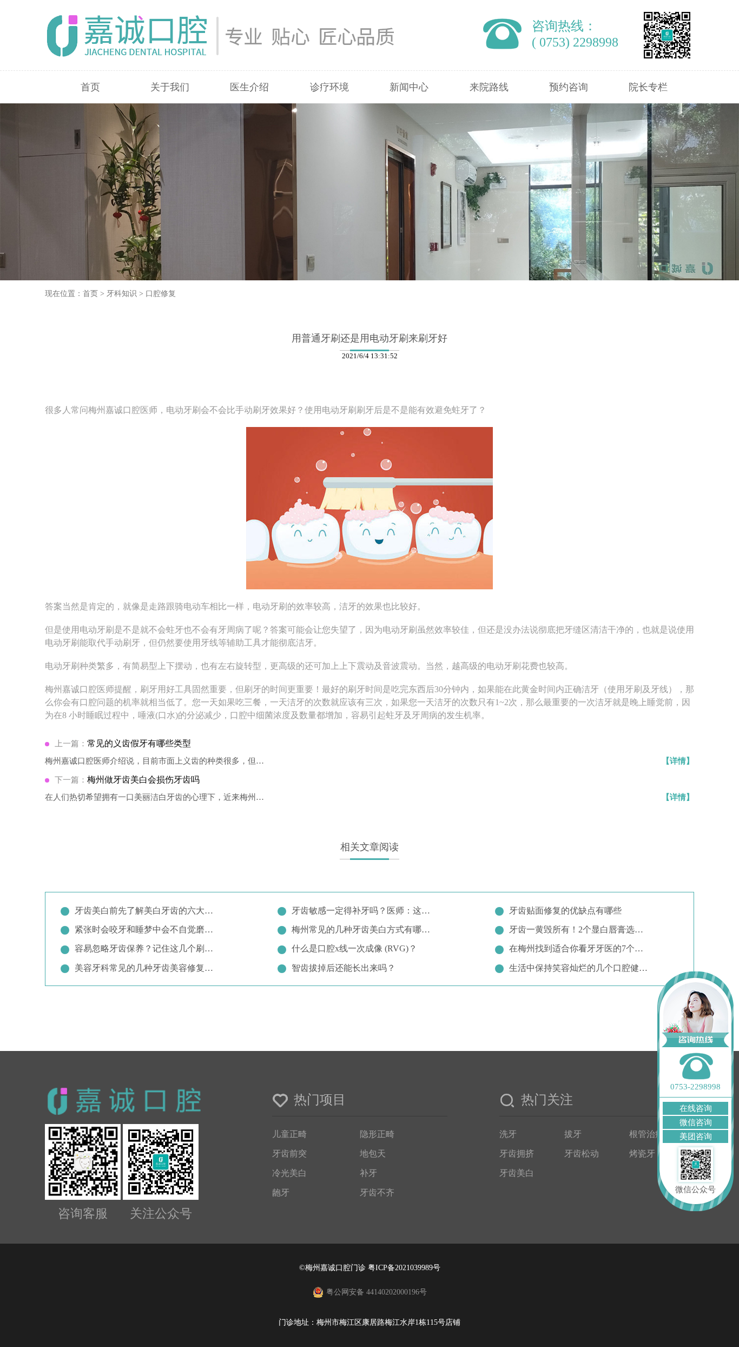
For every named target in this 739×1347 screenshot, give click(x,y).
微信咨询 (695, 1122)
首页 (90, 87)
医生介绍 (249, 87)
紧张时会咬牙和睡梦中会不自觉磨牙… (146, 929)
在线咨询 (695, 1108)
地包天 (373, 1153)
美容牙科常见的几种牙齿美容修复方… (146, 968)
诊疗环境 (329, 87)
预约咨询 (568, 87)
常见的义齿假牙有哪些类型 (139, 743)
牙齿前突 (289, 1153)
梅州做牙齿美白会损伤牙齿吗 (143, 779)
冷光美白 (289, 1173)
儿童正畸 (289, 1134)
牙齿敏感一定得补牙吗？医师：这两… (363, 910)
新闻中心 (409, 87)
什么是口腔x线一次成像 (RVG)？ (354, 948)
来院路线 (489, 87)
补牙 (368, 1173)
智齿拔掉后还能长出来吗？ (343, 968)
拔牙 (573, 1134)
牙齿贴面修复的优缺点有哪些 (565, 910)
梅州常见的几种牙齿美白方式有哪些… (363, 929)
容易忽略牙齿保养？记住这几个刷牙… (146, 948)
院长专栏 (648, 87)
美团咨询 (695, 1136)
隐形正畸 (377, 1134)
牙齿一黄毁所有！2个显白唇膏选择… (580, 929)
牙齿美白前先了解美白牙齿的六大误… (146, 910)
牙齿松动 (581, 1153)
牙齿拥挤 (516, 1153)
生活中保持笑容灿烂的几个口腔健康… (580, 968)
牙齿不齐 (377, 1192)
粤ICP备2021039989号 (404, 1268)
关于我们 (169, 87)
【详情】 (678, 761)
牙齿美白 (516, 1173)
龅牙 (280, 1192)
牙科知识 (122, 294)
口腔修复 (161, 294)
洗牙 (508, 1134)
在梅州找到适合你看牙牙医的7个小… (580, 948)
